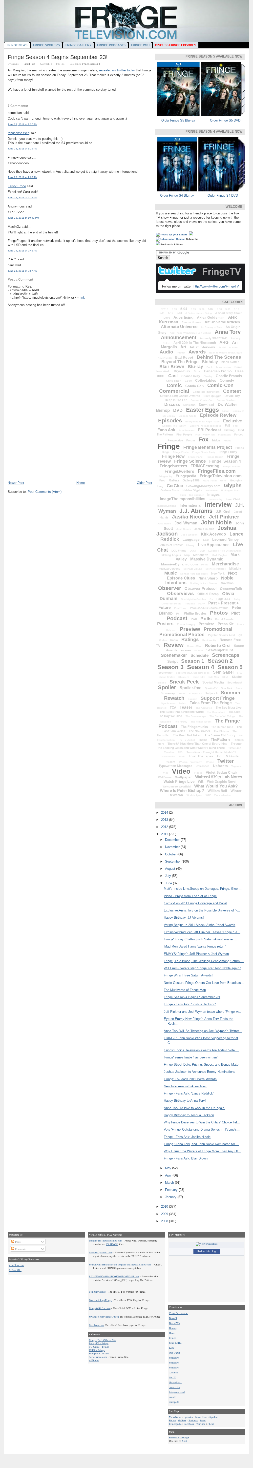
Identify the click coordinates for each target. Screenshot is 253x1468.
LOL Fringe (178, 550)
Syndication (168, 703)
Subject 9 (211, 693)
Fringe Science (190, 461)
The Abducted (204, 707)
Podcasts (193, 1420)
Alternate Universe (179, 326)
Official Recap (208, 594)
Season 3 (171, 667)
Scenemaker (174, 655)
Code (188, 380)
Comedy (227, 380)
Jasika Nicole (189, 516)
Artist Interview (202, 347)
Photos (219, 613)
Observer (169, 588)
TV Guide (231, 756)
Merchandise (225, 563)
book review (223, 367)
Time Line (234, 747)
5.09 (228, 309)
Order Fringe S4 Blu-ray (177, 195)
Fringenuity (165, 476)
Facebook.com (96, 1325)
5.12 (170, 312)
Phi (178, 613)
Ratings (190, 639)
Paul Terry (180, 608)
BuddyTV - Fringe (98, 1343)
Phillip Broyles (195, 613)
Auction (233, 347)
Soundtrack (234, 682)
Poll (194, 619)
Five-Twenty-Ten (205, 434)
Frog (162, 480)
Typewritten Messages (175, 766)
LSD (202, 550)
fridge (216, 440)
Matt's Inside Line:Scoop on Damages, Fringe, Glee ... (203, 888)
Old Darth (174, 1352)
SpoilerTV (211, 688)
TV (218, 756)
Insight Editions (166, 505)
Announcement (178, 337)
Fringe (85, 63)
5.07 (210, 309)
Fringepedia (186, 476)
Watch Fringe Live (179, 781)
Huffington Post (230, 490)
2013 (165, 820)
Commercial (174, 391)
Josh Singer (183, 529)
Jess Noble (164, 523)
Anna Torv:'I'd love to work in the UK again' (194, 1108)
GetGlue (175, 485)
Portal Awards (224, 619)
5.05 (193, 309)
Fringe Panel (195, 456)
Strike (182, 693)
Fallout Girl (15, 1270)
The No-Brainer (199, 731)
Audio (166, 351)
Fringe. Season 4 (225, 461)
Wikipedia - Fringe (99, 1353)
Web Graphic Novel (221, 782)
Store (239, 688)
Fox (203, 439)
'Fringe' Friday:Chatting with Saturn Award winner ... (200, 939)
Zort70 (172, 1377)
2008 (165, 1221)
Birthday (210, 362)
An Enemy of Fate (211, 327)
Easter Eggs (202, 410)
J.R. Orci (223, 512)
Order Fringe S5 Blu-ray (178, 120)
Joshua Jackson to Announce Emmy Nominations (199, 1072)
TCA (173, 707)
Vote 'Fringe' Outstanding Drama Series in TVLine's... (202, 1129)
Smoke (162, 682)
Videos (198, 772)
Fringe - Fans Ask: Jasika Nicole (187, 1137)
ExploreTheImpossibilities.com (134, 1264)
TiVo (180, 752)
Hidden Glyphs (192, 490)
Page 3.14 (223, 599)
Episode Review (218, 415)
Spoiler (167, 687)
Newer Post (16, 483)
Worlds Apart (194, 795)
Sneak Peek (184, 681)
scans (186, 650)
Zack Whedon (222, 795)
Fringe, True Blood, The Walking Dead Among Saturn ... (204, 961)
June (169, 883)
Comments (20, 1249)
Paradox (190, 603)
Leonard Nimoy (225, 539)
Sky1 (225, 677)
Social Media (213, 682)
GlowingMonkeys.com (203, 486)
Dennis (172, 1328)
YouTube (200, 1424)
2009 (165, 1214)
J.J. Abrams (195, 510)
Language (191, 539)
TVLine (210, 762)
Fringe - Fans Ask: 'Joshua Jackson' (190, 1004)
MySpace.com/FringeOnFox (104, 1316)
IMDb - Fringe (97, 1350)
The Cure (234, 711)
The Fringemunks (194, 727)
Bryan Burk (182, 371)
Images (213, 494)
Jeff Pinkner (224, 516)
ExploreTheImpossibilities (205, 425)
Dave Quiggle (212, 395)
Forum (190, 440)
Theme (202, 739)
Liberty (190, 545)
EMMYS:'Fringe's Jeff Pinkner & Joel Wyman (196, 954)
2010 (165, 1206)
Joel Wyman (185, 523)
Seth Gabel (223, 672)
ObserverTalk (231, 589)
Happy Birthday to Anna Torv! (185, 1100)
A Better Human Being (198, 313)
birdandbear (175, 1382)
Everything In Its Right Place (202, 421)
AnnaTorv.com (16, 1265)
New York (218, 573)
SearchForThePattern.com (103, 1264)
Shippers (183, 677)
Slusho (237, 677)
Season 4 (95, 63)
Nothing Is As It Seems (203, 583)
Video (181, 771)
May (168, 1168)
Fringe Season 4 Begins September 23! (57, 57)
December (173, 840)
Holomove (212, 490)
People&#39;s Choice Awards (209, 607)
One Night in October (193, 599)
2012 (165, 827)
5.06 (202, 309)
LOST (193, 550)
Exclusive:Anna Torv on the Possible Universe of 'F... (202, 910)
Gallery (174, 480)
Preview (190, 629)
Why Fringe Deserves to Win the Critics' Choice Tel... (202, 1122)
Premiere (206, 624)
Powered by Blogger (179, 1437)
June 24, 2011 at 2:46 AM (22, 250)
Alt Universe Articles (222, 322)
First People (184, 434)
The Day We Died (170, 716)
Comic (174, 385)
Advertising (183, 317)
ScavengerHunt (219, 650)
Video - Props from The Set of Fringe (190, 896)
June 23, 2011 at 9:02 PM (22, 177)
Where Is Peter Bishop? (182, 790)
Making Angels (171, 555)
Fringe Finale (181, 452)
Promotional (218, 629)
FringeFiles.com (217, 471)
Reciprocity (209, 640)
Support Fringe (218, 698)
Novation (227, 583)
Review (174, 645)
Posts (17, 1241)
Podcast (177, 618)
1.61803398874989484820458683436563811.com (114, 1276)
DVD (178, 410)
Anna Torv (228, 332)
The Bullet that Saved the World (182, 712)
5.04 (183, 309)
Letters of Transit (171, 545)
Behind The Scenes (219, 357)
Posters (165, 623)
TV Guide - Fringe (99, 1346)
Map (187, 555)
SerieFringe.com (98, 1357)
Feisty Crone (17, 186)
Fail (227, 425)
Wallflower (165, 777)
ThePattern (220, 739)
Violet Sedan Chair (221, 772)
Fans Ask (166, 430)
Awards (197, 351)
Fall (235, 425)
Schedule (199, 655)
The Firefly (180, 721)
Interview (218, 504)
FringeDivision (231, 466)
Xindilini (173, 1372)
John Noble (216, 522)
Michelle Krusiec (216, 568)
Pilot (235, 613)
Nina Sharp (208, 578)
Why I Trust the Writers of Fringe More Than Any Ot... (202, 1151)
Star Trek (226, 688)
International (190, 505)
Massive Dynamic (206, 559)
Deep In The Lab (176, 400)
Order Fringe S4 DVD (223, 195)
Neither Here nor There (194, 573)
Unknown (174, 1357)
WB (201, 782)
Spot (184, 1441)
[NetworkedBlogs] (206, 1243)
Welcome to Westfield (177, 786)
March (170, 1182)
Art (183, 347)
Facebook (189, 1424)
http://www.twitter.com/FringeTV (216, 286)
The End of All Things (222, 716)
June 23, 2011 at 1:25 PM (22, 148)
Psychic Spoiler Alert (221, 635)
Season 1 (192, 661)
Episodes (170, 420)
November (173, 847)
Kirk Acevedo (213, 534)
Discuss (172, 404)
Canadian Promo (218, 371)
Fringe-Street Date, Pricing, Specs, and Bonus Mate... (202, 1064)
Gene (223, 480)
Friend (227, 440)
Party (201, 603)
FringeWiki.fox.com (99, 1308)
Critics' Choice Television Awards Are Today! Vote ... (201, 1050)
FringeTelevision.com (221, 476)
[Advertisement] (45, 446)
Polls (206, 618)
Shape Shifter (167, 677)
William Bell (217, 791)
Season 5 (230, 667)
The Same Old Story (220, 735)
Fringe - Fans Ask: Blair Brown (186, 1158)
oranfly (172, 1397)
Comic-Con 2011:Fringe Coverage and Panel (195, 903)
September (165, 672)
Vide (166, 772)
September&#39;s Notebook (193, 672)
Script (172, 661)
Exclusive (232, 421)
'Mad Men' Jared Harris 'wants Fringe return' (195, 946)
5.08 (219, 309)
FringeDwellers (179, 471)
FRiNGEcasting (204, 466)
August (181, 352)
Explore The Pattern (174, 425)
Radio (174, 640)
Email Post (29, 63)
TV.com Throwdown (190, 762)
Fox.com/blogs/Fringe (100, 1300)
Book (210, 367)
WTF (208, 795)
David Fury (232, 396)
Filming (229, 430)
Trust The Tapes (201, 756)
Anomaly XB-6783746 (213, 338)
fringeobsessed (18, 133)
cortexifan (174, 1387)
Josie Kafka (175, 1342)
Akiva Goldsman (211, 317)
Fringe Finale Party (203, 452)
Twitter (225, 761)
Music (170, 573)
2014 (165, 812)
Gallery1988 (191, 480)
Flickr (211, 1424)
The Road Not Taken (187, 735)
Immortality (215, 499)
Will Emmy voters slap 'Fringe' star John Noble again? (202, 968)
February (172, 1190)
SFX (239, 672)
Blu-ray (195, 366)
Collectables (205, 380)
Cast (173, 375)
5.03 (174, 309)
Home (80, 483)
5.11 (162, 312)
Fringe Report (215, 456)
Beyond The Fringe (179, 361)
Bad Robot (184, 357)
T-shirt (182, 703)
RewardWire (194, 646)
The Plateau (221, 731)
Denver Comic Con (202, 400)
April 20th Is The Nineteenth (194, 343)
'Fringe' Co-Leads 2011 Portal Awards (190, 1079)
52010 (164, 309)
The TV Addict (186, 740)
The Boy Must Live (229, 707)
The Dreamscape (196, 716)
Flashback (224, 434)
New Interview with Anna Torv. (185, 1086)
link (82, 297)
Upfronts (220, 766)
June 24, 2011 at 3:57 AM (22, 270)
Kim (171, 1347)
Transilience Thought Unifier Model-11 (211, 752)
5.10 (236, 309)
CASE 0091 (112, 1244)
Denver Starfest (226, 400)
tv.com (171, 761)
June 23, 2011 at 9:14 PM (22, 197)
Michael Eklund (193, 568)
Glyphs (233, 485)
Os (211, 599)
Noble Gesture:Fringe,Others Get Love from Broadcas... (204, 983)
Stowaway (168, 693)
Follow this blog (206, 1251)
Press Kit (225, 624)
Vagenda (236, 766)
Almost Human (191, 322)
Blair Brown (171, 366)
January (171, 1197)
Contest (232, 391)
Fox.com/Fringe (97, 1291)
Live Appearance (214, 545)
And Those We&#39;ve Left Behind (190, 332)
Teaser (186, 707)
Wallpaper (183, 777)
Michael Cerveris (169, 568)
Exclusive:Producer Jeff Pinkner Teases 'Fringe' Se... (202, 932)
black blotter (230, 362)
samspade (174, 1402)
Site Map (214, 677)
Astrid (222, 347)
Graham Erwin (170, 490)
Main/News (175, 1417)
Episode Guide (187, 415)
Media (204, 564)
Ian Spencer (196, 495)
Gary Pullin (210, 480)
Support (192, 699)
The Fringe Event (201, 721)
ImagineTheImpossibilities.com (105, 1240)
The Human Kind (222, 726)
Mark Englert (219, 555)
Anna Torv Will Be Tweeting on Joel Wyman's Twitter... (203, 1031)
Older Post (144, 483)
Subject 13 (195, 693)
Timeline (169, 752)
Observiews (180, 593)
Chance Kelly (190, 376)
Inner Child (233, 499)
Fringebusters (173, 466)
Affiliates (94, 1360)
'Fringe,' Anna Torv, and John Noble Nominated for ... (201, 1144)
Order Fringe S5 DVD (225, 120)
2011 (165, 834)
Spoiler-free (190, 688)
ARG (224, 342)
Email (225, 411)
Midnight (235, 568)
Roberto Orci (218, 645)
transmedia (168, 756)
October (171, 854)
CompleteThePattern (206, 391)
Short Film (199, 677)
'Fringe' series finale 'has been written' (190, 1057)
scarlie (198, 650)
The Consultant (216, 712)
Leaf (206, 539)
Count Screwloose (178, 1313)
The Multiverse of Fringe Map (185, 990)
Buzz (197, 371)
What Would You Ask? (216, 786)
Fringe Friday (228, 452)
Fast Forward (186, 430)
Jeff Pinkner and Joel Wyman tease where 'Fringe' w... (202, 1011)
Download (206, 405)
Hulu (183, 495)
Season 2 (220, 661)
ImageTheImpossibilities (182, 499)
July (168, 876)
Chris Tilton (173, 380)
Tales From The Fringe (211, 703)
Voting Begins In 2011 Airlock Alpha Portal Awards (199, 925)
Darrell (173, 1318)
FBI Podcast (209, 430)
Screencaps (225, 655)
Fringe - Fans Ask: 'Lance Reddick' (188, 1093)
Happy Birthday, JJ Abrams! (184, 917)
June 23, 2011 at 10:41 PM (23, 217)
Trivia (182, 756)
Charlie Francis (229, 376)
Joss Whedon (189, 534)
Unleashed (203, 766)
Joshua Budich (204, 528)
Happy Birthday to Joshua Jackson (189, 1115)
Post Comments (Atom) (45, 492)
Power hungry (186, 624)
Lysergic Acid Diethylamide (225, 550)
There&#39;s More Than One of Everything (197, 743)
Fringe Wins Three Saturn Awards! (188, 975)
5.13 (179, 312)
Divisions (189, 404)
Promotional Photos (182, 634)
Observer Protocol (200, 588)
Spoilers (214, 1417)
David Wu (174, 1323)
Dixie (172, 1333)
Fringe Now (173, 456)
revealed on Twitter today (117, 70)
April (168, 1175)
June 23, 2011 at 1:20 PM (22, 124)
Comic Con (194, 386)
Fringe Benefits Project (207, 447)
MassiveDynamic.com (179, 564)
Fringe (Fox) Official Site (102, 1340)
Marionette (200, 555)
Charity (208, 376)
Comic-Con (220, 385)
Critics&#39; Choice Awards (180, 396)
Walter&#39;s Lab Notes (218, 777)
